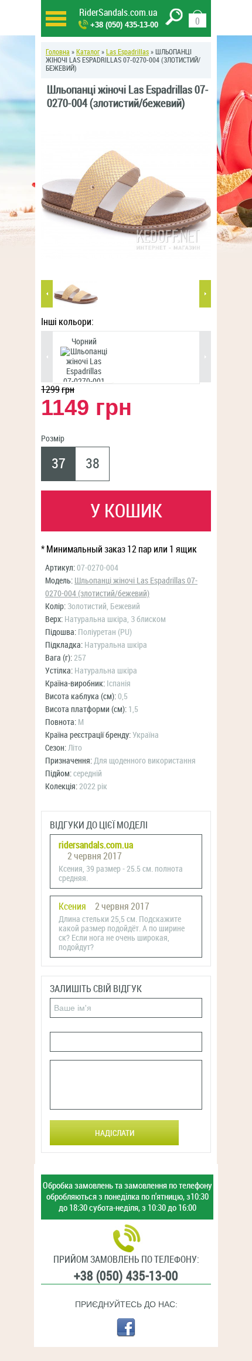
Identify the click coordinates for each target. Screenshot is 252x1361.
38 (93, 463)
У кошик (126, 511)
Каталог (88, 52)
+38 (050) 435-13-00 (124, 24)
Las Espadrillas (127, 52)
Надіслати (114, 1133)
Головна (58, 52)
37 (59, 463)
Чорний (84, 342)
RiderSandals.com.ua (118, 12)
